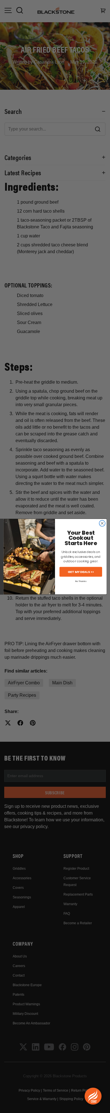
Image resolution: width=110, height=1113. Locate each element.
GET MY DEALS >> (81, 572)
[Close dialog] (102, 523)
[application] (93, 1096)
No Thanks (80, 581)
